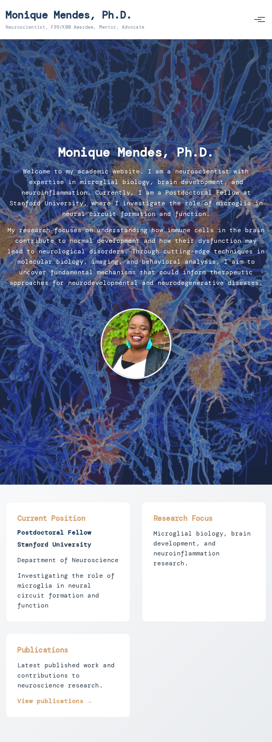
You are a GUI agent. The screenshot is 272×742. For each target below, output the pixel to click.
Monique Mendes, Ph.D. (69, 15)
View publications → (54, 701)
